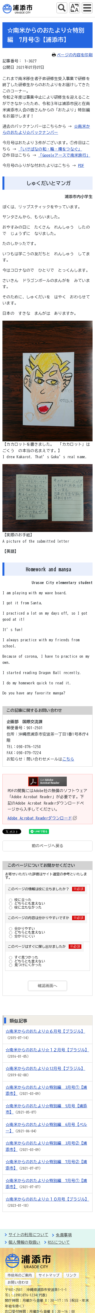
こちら (68, 759)
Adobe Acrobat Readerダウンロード (40, 818)
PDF (81, 165)
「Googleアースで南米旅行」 (64, 155)
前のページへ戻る (48, 846)
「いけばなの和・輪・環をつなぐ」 (50, 149)
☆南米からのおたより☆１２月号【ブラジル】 (47, 1050)
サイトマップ (48, 1275)
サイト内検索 (62, 7)
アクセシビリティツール (74, 7)
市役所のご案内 (20, 1275)
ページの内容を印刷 (75, 55)
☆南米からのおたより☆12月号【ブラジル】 (45, 1068)
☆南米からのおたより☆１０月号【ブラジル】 (47, 1199)
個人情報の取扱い (24, 1242)
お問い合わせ (18, 1282)
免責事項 (64, 1235)
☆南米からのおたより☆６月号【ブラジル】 (45, 1031)
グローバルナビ (87, 7)
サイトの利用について (28, 1235)
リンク (71, 1275)
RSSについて (59, 1242)
